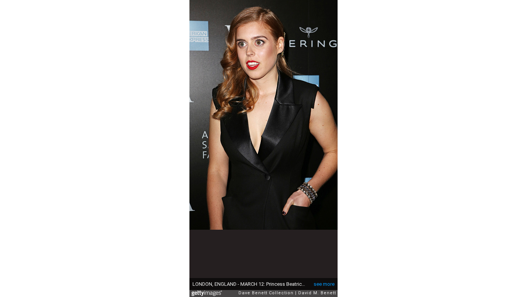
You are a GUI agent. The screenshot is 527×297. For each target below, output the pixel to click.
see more (324, 284)
